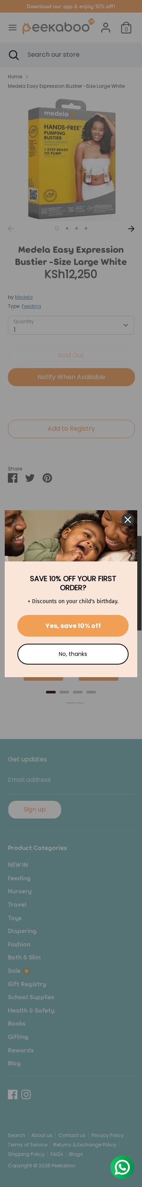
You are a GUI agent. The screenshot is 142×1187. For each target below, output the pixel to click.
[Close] (127, 519)
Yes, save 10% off (73, 625)
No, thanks (73, 654)
